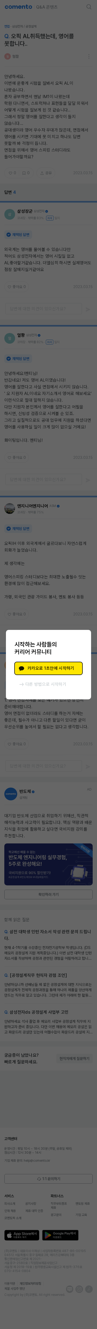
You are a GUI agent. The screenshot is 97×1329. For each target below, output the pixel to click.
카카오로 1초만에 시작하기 (50, 668)
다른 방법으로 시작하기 (45, 684)
